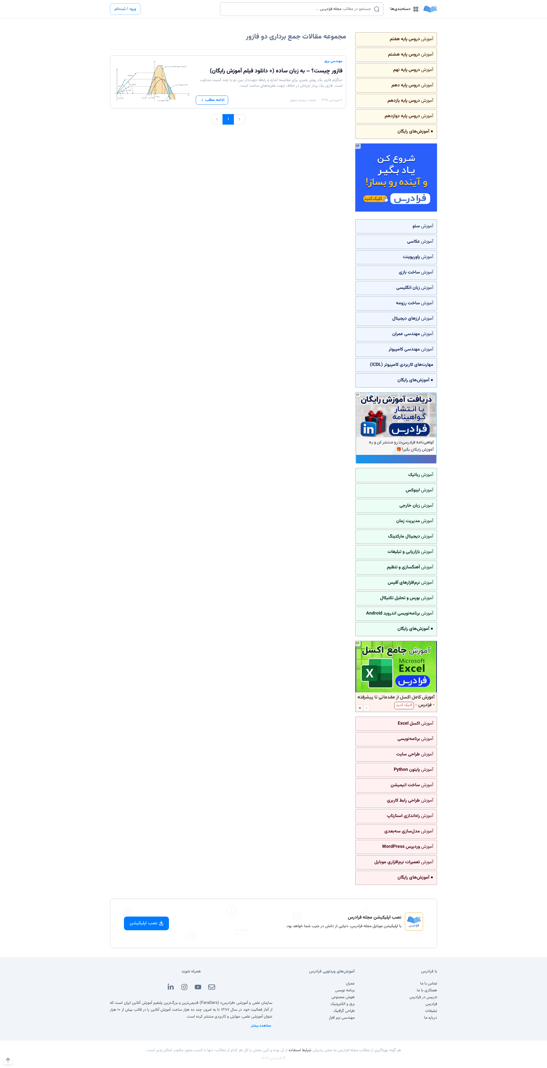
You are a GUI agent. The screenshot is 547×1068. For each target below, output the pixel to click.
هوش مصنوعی (343, 997)
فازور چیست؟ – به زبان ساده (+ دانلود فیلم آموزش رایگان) (276, 71)
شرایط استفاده (300, 1050)
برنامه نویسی (345, 990)
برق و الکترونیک (342, 1004)
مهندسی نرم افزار (342, 1018)
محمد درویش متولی (302, 100)
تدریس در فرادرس (423, 997)
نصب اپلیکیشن (144, 923)
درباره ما (430, 1018)
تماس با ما (428, 983)
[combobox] (298, 9)
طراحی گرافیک (344, 1011)
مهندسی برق (333, 61)
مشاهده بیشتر (261, 1026)
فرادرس (431, 1004)
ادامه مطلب (214, 100)
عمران (350, 983)
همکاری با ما (427, 990)
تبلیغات (431, 1011)
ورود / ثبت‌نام (125, 9)
